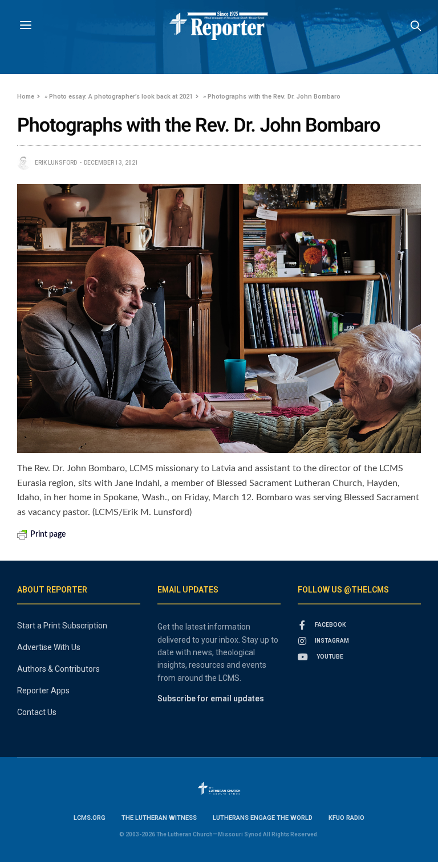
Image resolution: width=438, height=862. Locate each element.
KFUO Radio (346, 818)
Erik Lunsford (56, 163)
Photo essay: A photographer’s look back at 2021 (121, 96)
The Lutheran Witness (159, 818)
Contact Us (36, 712)
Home (25, 96)
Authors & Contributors (58, 668)
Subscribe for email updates (210, 698)
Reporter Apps (43, 690)
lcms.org (90, 818)
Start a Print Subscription (62, 625)
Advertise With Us (48, 647)
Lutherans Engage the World (263, 818)
